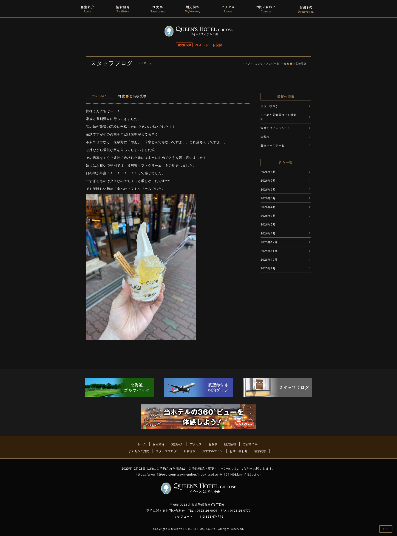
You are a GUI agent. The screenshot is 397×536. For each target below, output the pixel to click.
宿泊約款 (260, 451)
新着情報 (190, 451)
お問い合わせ (239, 451)
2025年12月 (269, 242)
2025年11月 (269, 251)
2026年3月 (268, 216)
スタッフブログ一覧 (267, 63)
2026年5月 (268, 198)
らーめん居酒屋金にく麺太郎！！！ (278, 117)
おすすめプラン (212, 451)
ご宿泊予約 (250, 444)
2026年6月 (268, 189)
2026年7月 (268, 180)
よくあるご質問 (138, 451)
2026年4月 (268, 207)
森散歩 (265, 137)
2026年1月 (268, 233)
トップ (246, 63)
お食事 (213, 444)
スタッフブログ (166, 451)
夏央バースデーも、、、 (277, 145)
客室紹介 (159, 444)
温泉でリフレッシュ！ (275, 128)
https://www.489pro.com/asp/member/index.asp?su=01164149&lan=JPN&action (198, 474)
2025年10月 (269, 260)
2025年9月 (268, 268)
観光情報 (230, 444)
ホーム (141, 444)
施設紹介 (177, 444)
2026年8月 (268, 172)
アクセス (196, 444)
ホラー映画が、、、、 (275, 106)
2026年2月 (268, 224)
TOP (386, 529)
